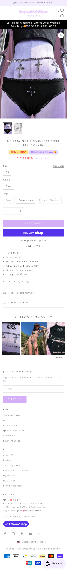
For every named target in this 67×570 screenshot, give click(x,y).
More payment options (33, 240)
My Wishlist (9, 480)
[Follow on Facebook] (5, 533)
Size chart (58, 165)
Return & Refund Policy (15, 470)
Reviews (7, 460)
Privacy (17, 516)
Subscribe (15, 399)
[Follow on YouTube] (30, 533)
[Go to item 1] (7, 128)
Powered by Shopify (48, 549)
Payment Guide (11, 440)
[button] (34, 338)
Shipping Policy (11, 465)
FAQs (6, 420)
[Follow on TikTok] (38, 533)
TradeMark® (29, 516)
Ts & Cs (7, 516)
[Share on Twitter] (18, 281)
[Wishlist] (62, 10)
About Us (8, 494)
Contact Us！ (10, 425)
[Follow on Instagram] (13, 533)
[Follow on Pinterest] (21, 533)
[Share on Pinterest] (23, 281)
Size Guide (9, 435)
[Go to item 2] (18, 128)
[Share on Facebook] (14, 281)
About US (8, 455)
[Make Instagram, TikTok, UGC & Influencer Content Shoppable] (59, 358)
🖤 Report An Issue (13, 430)
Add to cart (33, 223)
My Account (9, 475)
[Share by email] (28, 281)
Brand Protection (12, 485)
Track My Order (11, 415)
